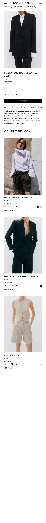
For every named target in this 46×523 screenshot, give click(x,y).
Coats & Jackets (29, 7)
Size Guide (12, 92)
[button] (6, 39)
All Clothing (17, 7)
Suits (38, 7)
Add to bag (23, 101)
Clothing (7, 7)
